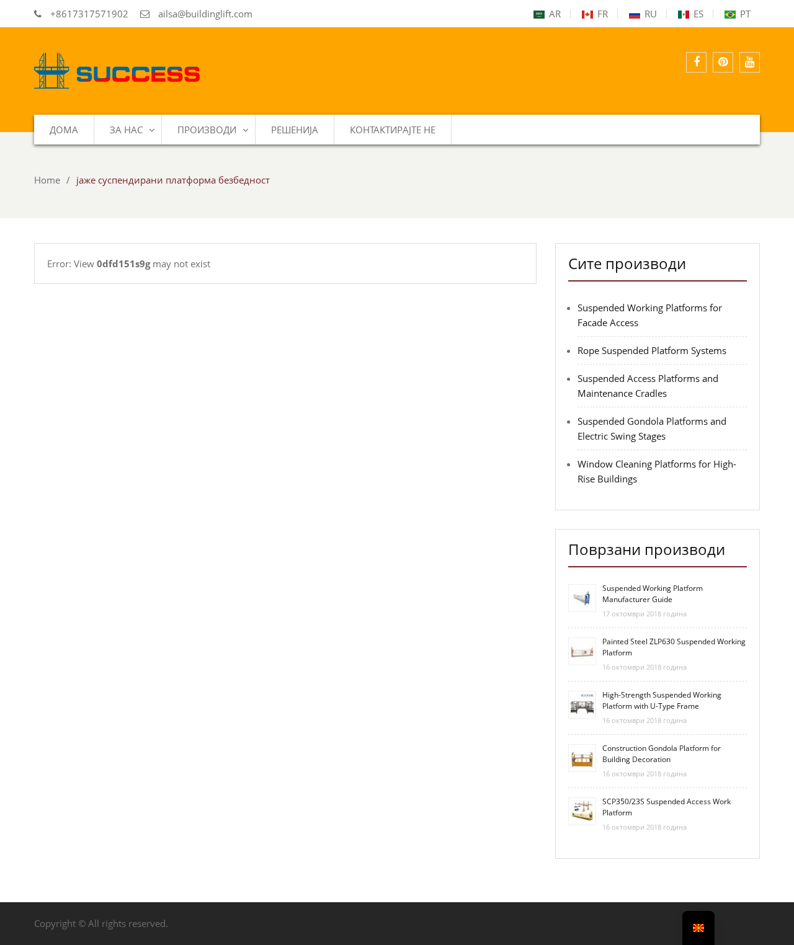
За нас (126, 129)
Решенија (294, 129)
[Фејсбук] (696, 62)
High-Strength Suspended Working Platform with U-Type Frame (661, 700)
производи (206, 129)
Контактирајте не (392, 129)
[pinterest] (723, 62)
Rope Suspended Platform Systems (652, 350)
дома (64, 129)
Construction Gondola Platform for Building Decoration (661, 754)
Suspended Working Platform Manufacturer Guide (652, 594)
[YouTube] (749, 62)
